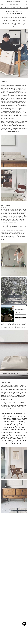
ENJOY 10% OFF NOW (20, 317)
